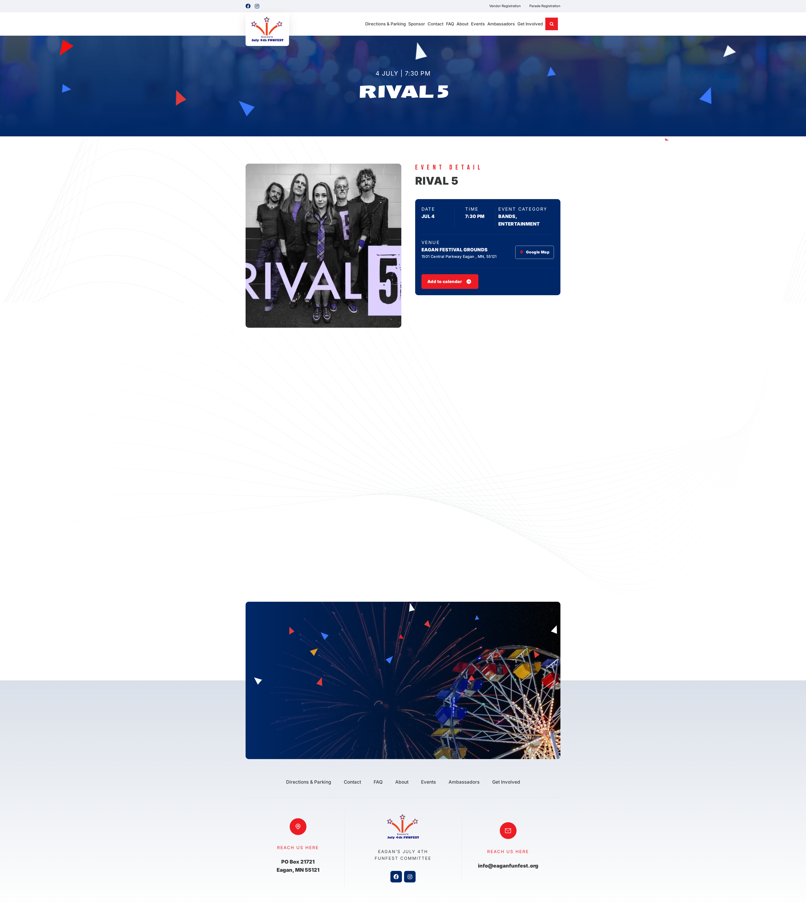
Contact (352, 782)
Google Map (538, 252)
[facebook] (396, 876)
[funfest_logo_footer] (403, 816)
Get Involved (506, 782)
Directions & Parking (308, 782)
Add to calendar (444, 281)
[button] (551, 24)
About (401, 782)
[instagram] (410, 876)
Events (428, 782)
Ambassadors (464, 782)
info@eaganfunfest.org (508, 866)
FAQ (378, 782)
